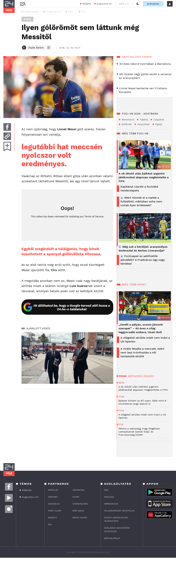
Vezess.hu (54, 504)
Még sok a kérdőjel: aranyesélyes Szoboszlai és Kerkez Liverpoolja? (143, 248)
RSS (106, 490)
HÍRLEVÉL (109, 497)
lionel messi (31, 11)
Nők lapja (78, 510)
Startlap (53, 490)
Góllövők (126, 124)
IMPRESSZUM (111, 504)
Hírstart (53, 497)
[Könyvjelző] (7, 146)
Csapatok (158, 119)
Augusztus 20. (104, 3)
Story (76, 497)
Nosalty (52, 517)
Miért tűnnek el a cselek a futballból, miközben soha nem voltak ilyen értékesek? (141, 201)
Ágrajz (158, 124)
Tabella (143, 119)
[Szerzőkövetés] (48, 47)
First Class (54, 510)
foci (83, 11)
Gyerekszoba (80, 504)
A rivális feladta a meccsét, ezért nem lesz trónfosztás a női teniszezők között (142, 352)
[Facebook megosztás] (7, 127)
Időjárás (86, 3)
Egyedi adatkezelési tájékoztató (116, 519)
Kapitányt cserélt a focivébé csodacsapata (139, 188)
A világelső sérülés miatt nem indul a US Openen (145, 339)
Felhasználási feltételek (119, 510)
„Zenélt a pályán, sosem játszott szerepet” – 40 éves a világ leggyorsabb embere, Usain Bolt (141, 328)
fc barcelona (53, 11)
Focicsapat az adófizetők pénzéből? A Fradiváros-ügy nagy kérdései (142, 259)
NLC (50, 524)
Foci (27, 19)
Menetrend (127, 119)
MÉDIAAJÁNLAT (112, 538)
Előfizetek (153, 4)
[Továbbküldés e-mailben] (7, 136)
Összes (148, 376)
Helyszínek (143, 124)
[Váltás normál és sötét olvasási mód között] (138, 4)
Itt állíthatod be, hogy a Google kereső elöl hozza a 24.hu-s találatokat (71, 307)
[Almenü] (22, 4)
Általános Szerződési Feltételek (117, 530)
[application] (67, 358)
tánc (71, 11)
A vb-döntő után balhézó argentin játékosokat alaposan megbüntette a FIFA (144, 177)
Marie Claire (80, 517)
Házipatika (78, 490)
